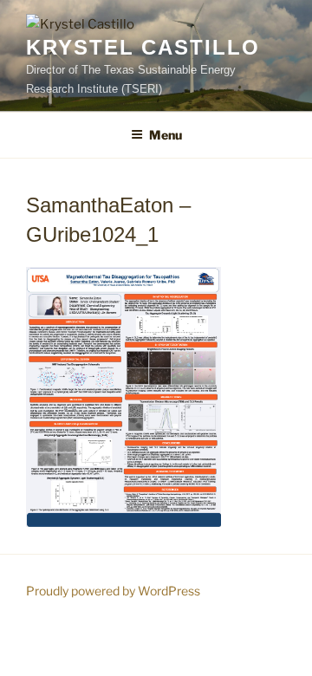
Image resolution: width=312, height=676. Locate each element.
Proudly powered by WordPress (113, 590)
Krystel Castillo (143, 47)
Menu (165, 134)
